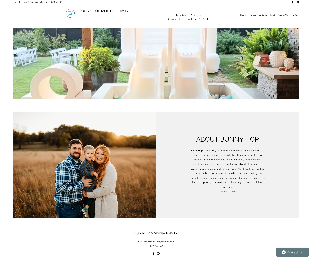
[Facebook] (292, 2)
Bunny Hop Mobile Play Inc (156, 233)
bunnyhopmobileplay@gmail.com (30, 2)
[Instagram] (297, 2)
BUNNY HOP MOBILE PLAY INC (105, 11)
